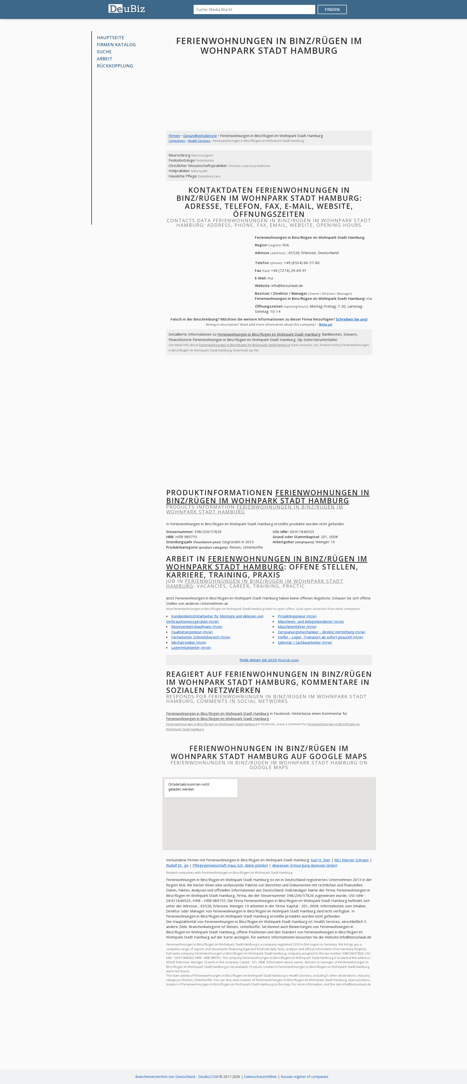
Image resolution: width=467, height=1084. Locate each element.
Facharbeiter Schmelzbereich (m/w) (200, 636)
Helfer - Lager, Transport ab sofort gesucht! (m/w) (320, 636)
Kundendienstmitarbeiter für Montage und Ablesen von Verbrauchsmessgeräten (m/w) (214, 619)
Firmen (174, 135)
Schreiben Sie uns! (352, 319)
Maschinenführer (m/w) (297, 626)
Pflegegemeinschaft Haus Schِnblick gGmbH (230, 865)
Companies (177, 140)
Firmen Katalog (116, 44)
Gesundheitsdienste (200, 135)
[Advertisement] (128, 147)
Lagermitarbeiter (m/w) (191, 647)
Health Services (199, 140)
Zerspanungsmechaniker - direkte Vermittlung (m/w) (321, 631)
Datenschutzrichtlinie (260, 1076)
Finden (332, 9)
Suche (104, 52)
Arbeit (104, 59)
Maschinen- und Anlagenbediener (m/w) (311, 621)
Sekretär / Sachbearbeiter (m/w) (305, 642)
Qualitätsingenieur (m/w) (192, 631)
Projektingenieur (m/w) (297, 616)
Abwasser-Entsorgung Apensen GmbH (304, 865)
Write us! (325, 324)
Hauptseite (110, 37)
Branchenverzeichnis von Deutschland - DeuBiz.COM (176, 1076)
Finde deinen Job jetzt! (269, 659)
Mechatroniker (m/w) (188, 642)
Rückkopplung (115, 66)
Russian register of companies (304, 1076)
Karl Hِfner (320, 859)
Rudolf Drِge (177, 865)
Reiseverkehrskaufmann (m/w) (196, 626)
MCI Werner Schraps (351, 859)
